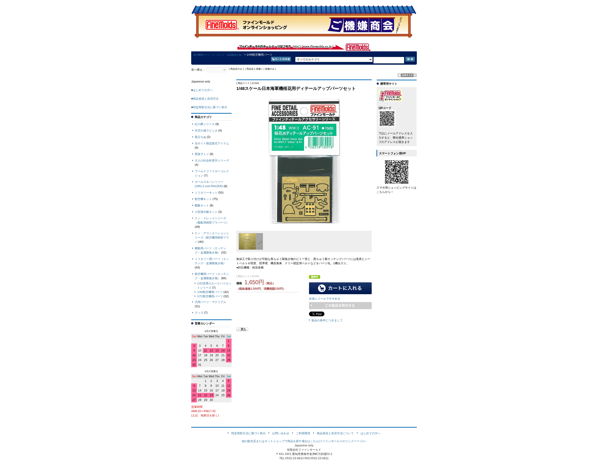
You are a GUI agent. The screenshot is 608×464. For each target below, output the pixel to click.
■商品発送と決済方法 (204, 98)
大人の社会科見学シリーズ (212, 160)
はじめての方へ (370, 433)
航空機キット (203, 199)
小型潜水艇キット (206, 212)
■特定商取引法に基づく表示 (209, 107)
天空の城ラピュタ (206, 130)
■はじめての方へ (202, 90)
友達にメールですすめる (324, 298)
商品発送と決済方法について (335, 433)
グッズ (199, 312)
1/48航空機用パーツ (210, 292)
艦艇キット (202, 205)
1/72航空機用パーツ (210, 296)
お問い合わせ (280, 433)
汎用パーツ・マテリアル (210, 302)
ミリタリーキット (206, 192)
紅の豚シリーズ (205, 124)
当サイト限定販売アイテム (212, 143)
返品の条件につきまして (327, 320)
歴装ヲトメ (202, 154)
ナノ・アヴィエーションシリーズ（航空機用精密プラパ (212, 238)
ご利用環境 (303, 433)
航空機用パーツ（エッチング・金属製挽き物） (218, 55)
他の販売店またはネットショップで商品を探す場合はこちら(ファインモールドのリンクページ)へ (304, 441)
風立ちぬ (200, 137)
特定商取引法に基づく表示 (248, 433)
